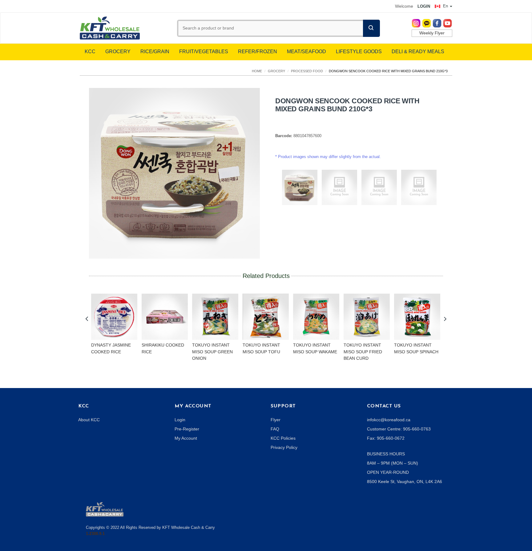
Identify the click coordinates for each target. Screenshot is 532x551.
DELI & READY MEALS (418, 51)
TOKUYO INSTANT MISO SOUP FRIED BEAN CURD (363, 352)
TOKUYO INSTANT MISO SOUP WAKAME (315, 348)
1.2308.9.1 (95, 533)
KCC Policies (283, 438)
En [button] (445, 6)
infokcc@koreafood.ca (388, 419)
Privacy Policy (284, 447)
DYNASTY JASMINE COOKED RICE (111, 348)
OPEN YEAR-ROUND (388, 472)
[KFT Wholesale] (110, 27)
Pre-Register (187, 428)
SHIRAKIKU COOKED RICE (163, 348)
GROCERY (118, 51)
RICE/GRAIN (154, 51)
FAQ (275, 428)
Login (180, 419)
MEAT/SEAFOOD (306, 51)
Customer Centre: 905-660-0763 (399, 428)
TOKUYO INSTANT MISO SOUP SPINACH (416, 348)
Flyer (275, 419)
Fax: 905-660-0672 (386, 438)
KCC (90, 51)
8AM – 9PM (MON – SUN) (392, 463)
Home (257, 71)
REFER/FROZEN (257, 51)
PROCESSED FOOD (307, 71)
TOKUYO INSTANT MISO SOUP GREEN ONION (212, 352)
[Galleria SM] (104, 508)
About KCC (89, 419)
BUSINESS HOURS (386, 453)
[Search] (371, 28)
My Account (186, 438)
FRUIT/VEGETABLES (203, 51)
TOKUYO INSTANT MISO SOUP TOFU (261, 348)
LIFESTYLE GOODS (359, 51)
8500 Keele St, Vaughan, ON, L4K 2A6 (404, 481)
